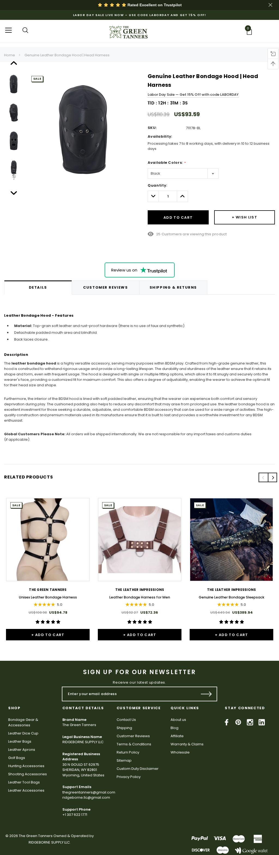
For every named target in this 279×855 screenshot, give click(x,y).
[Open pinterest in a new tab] (238, 722)
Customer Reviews (133, 736)
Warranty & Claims (187, 744)
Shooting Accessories (27, 774)
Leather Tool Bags (24, 782)
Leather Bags (19, 741)
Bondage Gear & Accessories (23, 722)
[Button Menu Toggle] (8, 30)
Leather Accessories (26, 790)
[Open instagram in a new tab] (250, 722)
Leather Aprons (21, 749)
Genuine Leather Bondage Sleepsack (231, 597)
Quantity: (157, 185)
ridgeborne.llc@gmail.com (86, 797)
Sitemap (124, 760)
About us (178, 719)
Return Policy (128, 752)
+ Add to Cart (48, 634)
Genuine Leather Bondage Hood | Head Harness (67, 55)
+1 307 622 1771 (74, 814)
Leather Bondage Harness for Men (139, 597)
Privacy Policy (129, 776)
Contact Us (126, 719)
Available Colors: (166, 162)
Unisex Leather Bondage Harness (48, 597)
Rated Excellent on (154, 5)
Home (9, 55)
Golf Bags (16, 757)
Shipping (124, 727)
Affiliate (177, 736)
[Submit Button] (206, 694)
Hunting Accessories (26, 765)
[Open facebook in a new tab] (226, 722)
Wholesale (180, 752)
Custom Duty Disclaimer (138, 768)
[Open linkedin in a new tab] (261, 722)
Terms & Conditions (134, 744)
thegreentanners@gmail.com (88, 792)
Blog (174, 727)
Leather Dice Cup (23, 733)
